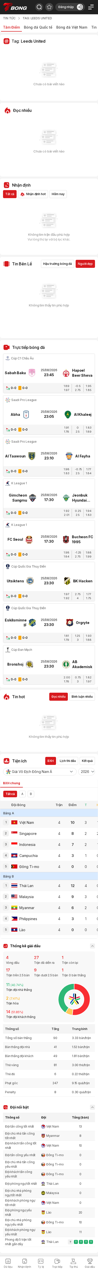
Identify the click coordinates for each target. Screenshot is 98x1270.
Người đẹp (85, 264)
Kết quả (87, 761)
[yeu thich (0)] (49, 7)
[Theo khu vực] (39, 7)
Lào (49, 1212)
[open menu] (91, 7)
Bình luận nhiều (82, 696)
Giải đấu (90, 1266)
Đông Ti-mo (55, 1155)
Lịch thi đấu (68, 761)
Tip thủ (73, 1266)
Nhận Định (24, 1266)
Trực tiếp (57, 1266)
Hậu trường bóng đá (57, 264)
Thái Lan (52, 1183)
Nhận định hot (35, 194)
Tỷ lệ (41, 1266)
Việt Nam (52, 1126)
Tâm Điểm (11, 27)
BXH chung (11, 783)
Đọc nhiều (59, 696)
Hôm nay (58, 194)
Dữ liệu (8, 1266)
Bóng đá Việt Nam (71, 27)
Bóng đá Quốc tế (38, 27)
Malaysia (52, 1193)
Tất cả (9, 194)
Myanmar (53, 1136)
